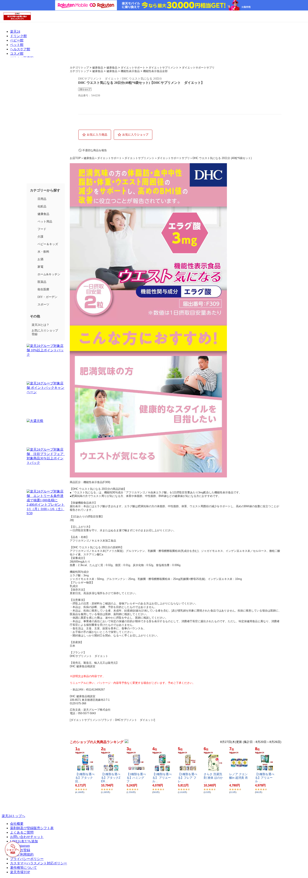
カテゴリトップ (79, 67)
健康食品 (97, 67)
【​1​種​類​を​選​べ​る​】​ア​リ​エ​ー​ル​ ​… (264, 777)
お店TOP (75, 158)
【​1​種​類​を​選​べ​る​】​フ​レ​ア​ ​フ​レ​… (187, 777)
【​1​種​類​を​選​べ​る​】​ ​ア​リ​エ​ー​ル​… (162, 777)
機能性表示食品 (130, 71)
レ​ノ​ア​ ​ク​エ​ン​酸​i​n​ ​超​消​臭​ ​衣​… (238, 777)
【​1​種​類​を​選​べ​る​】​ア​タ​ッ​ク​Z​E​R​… (110, 777)
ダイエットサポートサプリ (198, 67)
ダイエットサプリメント (164, 67)
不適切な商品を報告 (94, 150)
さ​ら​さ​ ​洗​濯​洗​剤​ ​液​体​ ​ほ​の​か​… (213, 777)
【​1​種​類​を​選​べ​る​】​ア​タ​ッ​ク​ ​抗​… (84, 777)
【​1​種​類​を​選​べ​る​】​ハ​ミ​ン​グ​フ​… (136, 777)
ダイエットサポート (133, 67)
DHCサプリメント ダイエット (89, 656)
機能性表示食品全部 (155, 71)
